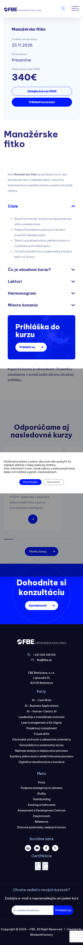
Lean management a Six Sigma (41, 722)
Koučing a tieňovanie (41, 805)
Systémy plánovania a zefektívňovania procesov (41, 756)
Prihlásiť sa (27, 347)
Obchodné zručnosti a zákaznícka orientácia (41, 739)
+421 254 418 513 (44, 655)
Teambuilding (42, 799)
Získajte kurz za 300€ (42, 91)
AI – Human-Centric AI (42, 711)
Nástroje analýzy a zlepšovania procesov (41, 751)
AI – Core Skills (41, 700)
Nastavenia (53, 482)
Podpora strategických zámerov (42, 788)
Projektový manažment (41, 728)
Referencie (41, 821)
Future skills (41, 734)
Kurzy (41, 782)
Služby (41, 793)
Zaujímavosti (41, 816)
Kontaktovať (37, 605)
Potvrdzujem (30, 482)
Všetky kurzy (38, 551)
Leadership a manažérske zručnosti (41, 717)
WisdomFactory (41, 934)
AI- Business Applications (41, 706)
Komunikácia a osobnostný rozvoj (41, 745)
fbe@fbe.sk (44, 660)
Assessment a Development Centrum (42, 810)
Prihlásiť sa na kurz (42, 102)
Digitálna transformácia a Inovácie (41, 762)
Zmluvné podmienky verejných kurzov (41, 827)
